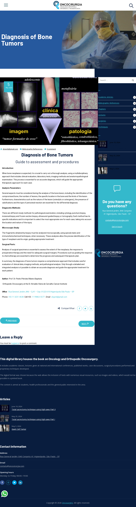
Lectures (101, 115)
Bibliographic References (108, 103)
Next (84, 324)
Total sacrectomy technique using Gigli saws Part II (122, 147)
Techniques (103, 127)
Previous (12, 321)
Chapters (102, 109)
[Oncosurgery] (67, 5)
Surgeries (102, 121)
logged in (15, 343)
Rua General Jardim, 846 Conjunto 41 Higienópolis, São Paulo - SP (30, 456)
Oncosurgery (67, 503)
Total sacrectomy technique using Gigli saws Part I (122, 160)
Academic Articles (105, 97)
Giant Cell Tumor (117, 171)
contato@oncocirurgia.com (117, 220)
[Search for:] (117, 80)
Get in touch (117, 226)
